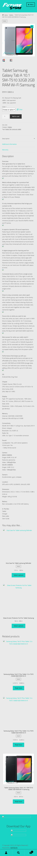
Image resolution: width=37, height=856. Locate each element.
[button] (31, 26)
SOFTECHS (13, 847)
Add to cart (15, 116)
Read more (18, 688)
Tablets (11, 15)
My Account (6, 853)
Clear (20, 109)
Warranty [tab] (5, 149)
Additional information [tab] (9, 144)
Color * (4, 106)
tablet (19, 129)
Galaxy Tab (8, 129)
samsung (14, 129)
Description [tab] (5, 138)
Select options (18, 575)
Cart (28, 851)
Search (18, 853)
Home (6, 15)
